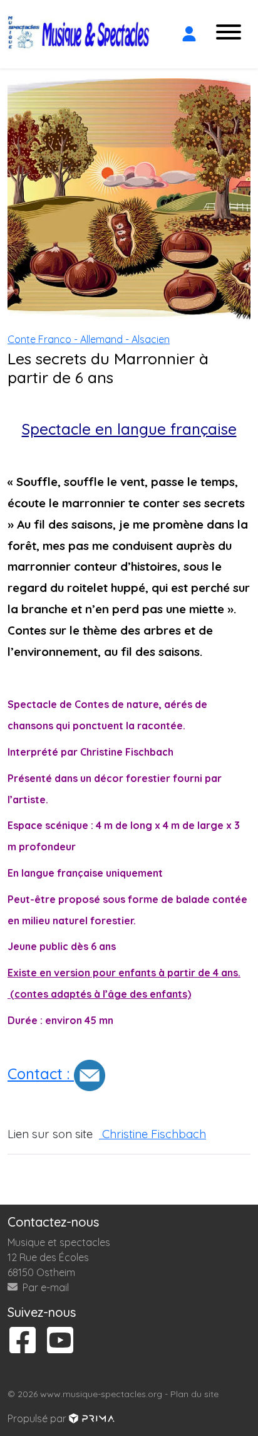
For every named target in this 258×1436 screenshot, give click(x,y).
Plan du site (194, 1394)
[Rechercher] (164, 34)
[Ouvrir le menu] (228, 34)
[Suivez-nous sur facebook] (23, 1341)
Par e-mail (44, 1287)
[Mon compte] (189, 33)
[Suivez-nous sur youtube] (60, 1341)
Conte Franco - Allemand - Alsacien (89, 339)
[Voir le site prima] (92, 1418)
